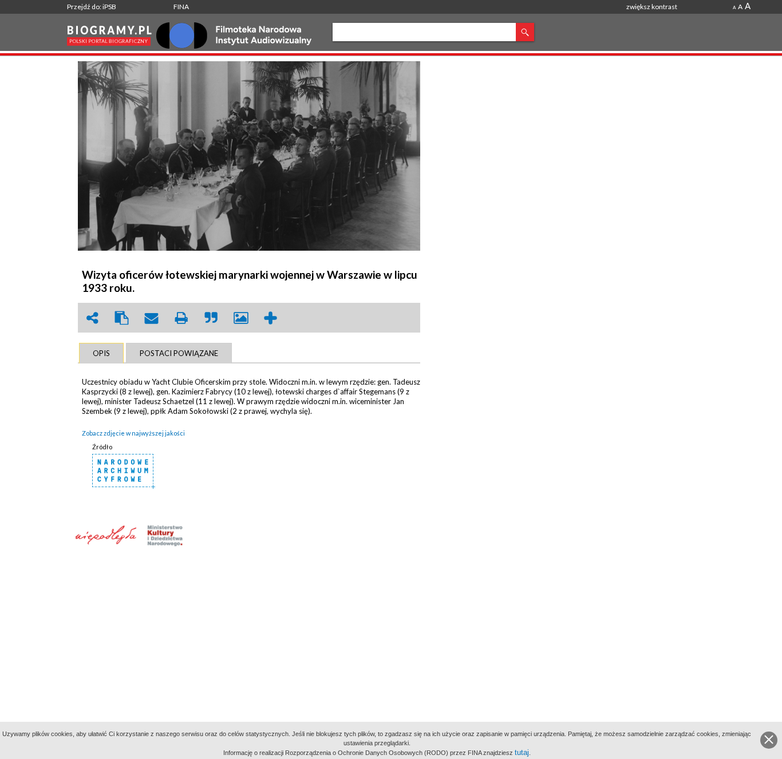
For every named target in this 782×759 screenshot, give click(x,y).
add (270, 318)
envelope (151, 318)
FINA (181, 6)
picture (241, 318)
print (181, 318)
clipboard (121, 318)
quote (211, 318)
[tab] (101, 353)
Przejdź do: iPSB (91, 6)
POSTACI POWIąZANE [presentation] (179, 353)
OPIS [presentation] (101, 353)
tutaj (522, 752)
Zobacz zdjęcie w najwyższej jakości (133, 433)
